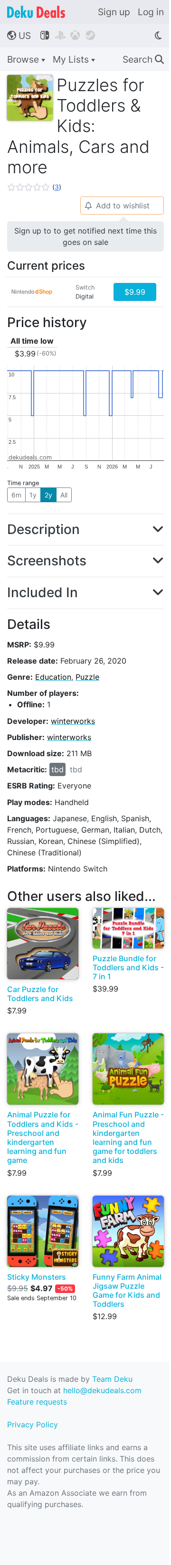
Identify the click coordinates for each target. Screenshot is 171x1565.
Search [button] (143, 59)
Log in (151, 12)
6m (16, 495)
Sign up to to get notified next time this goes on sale (85, 236)
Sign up (114, 12)
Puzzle (87, 677)
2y (48, 495)
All (63, 495)
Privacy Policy (32, 1424)
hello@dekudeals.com (102, 1390)
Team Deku (112, 1379)
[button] (34, 187)
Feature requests (37, 1401)
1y (33, 495)
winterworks (73, 721)
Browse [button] (24, 59)
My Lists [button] (72, 59)
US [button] (19, 35)
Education (53, 677)
